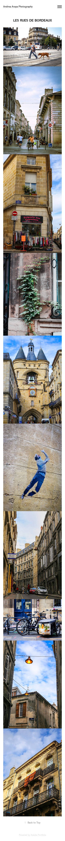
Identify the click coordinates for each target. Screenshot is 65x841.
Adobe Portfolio (38, 835)
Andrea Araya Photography (18, 6)
